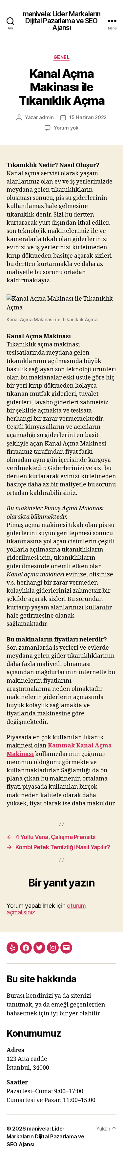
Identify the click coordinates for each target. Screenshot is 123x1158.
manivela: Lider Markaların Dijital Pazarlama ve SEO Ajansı (61, 20)
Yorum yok (66, 128)
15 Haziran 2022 (88, 117)
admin (46, 117)
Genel (61, 57)
